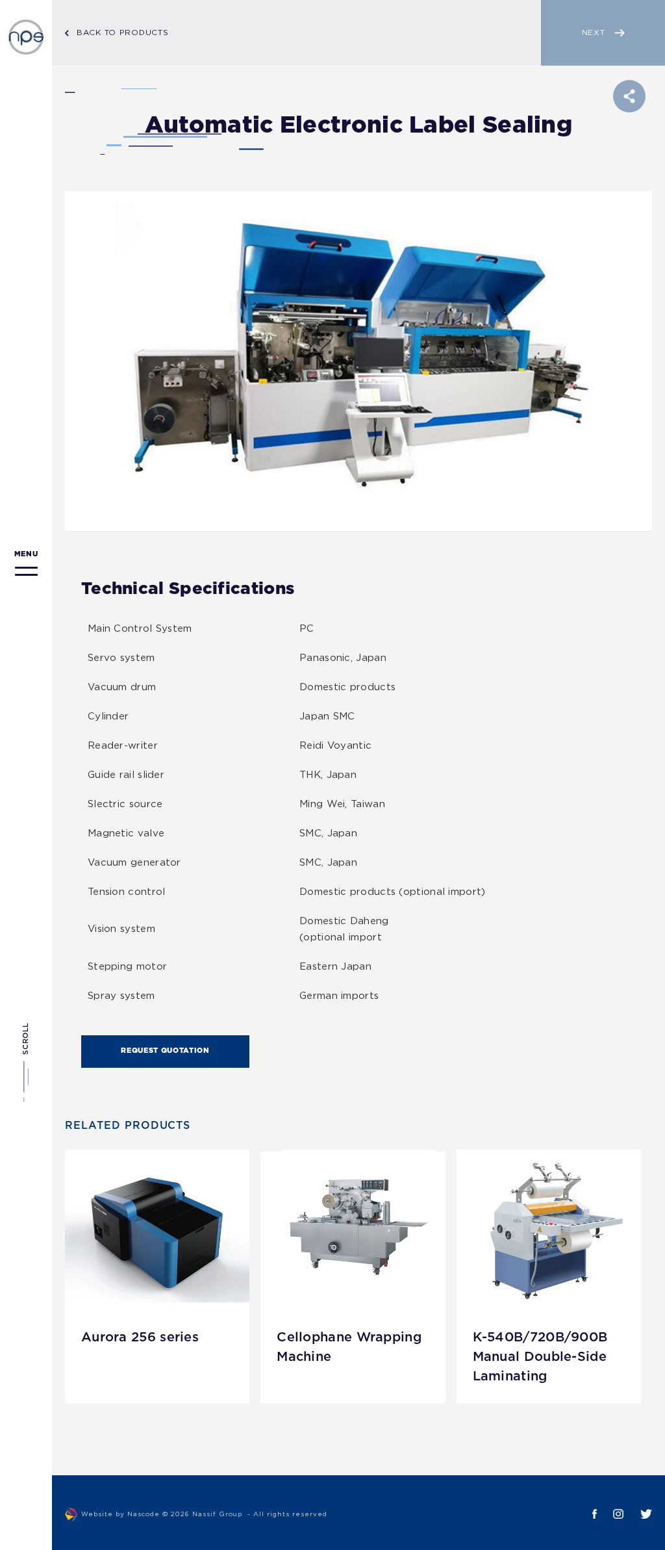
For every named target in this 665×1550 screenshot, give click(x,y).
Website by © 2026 (204, 1515)
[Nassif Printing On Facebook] (586, 1514)
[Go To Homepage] (26, 37)
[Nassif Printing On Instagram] (610, 1514)
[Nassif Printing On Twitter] (637, 1514)
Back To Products (123, 32)
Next (593, 32)
